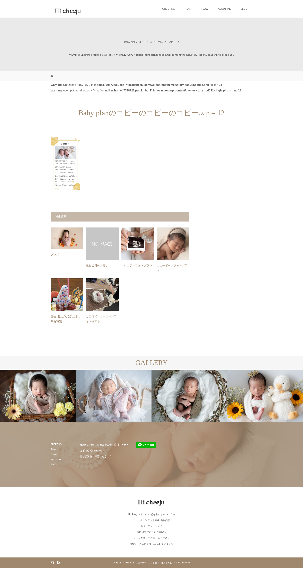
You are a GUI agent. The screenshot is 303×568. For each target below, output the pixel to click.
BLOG (244, 8)
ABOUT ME (224, 8)
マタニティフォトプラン (136, 265)
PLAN (188, 8)
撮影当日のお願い (97, 265)
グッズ (55, 254)
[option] (38, 396)
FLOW (204, 8)
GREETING (168, 8)
